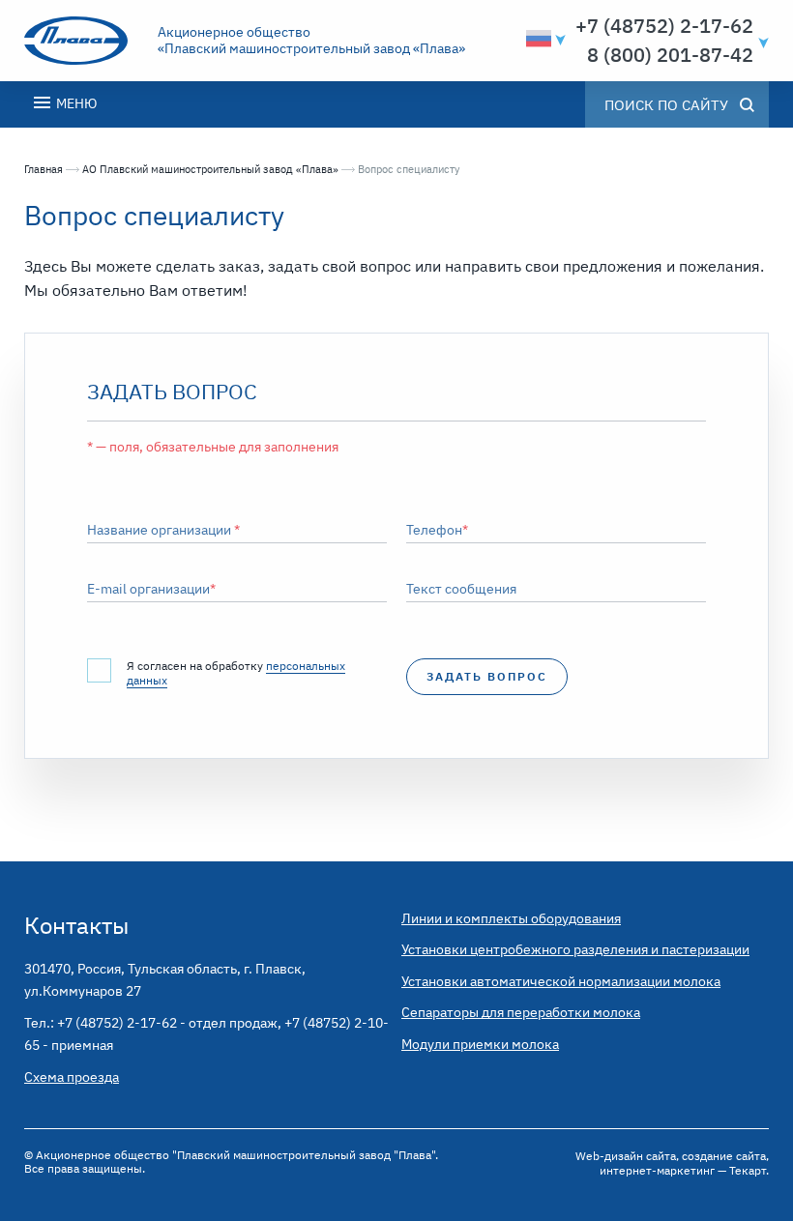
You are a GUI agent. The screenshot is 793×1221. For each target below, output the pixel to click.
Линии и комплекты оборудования (511, 918)
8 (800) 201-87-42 (670, 55)
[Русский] (538, 38)
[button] (761, 14)
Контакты (76, 925)
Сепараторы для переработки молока (520, 1012)
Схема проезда (71, 1077)
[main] (396, 494)
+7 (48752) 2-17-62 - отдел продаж (167, 1023)
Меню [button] (75, 103)
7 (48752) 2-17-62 (670, 26)
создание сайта (724, 1155)
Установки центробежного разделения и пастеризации (575, 949)
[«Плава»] (85, 40)
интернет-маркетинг (657, 1170)
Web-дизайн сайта (625, 1155)
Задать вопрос (486, 676)
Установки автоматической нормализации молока (560, 981)
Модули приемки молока (480, 1044)
